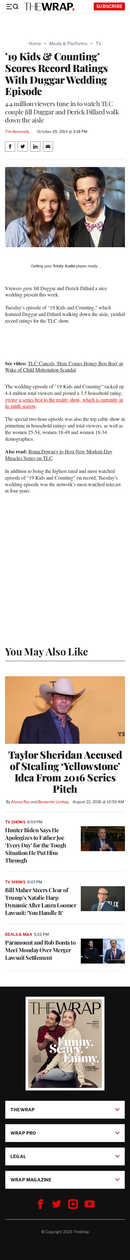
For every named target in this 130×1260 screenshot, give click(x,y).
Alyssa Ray (20, 801)
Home (35, 43)
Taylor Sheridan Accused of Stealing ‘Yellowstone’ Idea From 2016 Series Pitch (65, 771)
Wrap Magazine (31, 1179)
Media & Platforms (68, 43)
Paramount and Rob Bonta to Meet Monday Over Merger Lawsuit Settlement (40, 950)
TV (99, 43)
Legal (18, 1156)
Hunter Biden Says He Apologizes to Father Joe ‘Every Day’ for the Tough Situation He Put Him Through (35, 845)
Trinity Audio (64, 266)
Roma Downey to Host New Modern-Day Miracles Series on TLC (58, 454)
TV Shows (15, 822)
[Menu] (12, 6)
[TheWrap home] (49, 6)
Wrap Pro (23, 1132)
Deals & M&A (18, 934)
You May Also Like (46, 651)
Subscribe (109, 6)
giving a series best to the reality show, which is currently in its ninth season (64, 402)
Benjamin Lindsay (53, 801)
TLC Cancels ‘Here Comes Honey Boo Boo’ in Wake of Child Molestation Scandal (64, 366)
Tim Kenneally (17, 131)
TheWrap (22, 1109)
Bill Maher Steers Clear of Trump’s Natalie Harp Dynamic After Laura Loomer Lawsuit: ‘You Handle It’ (40, 901)
